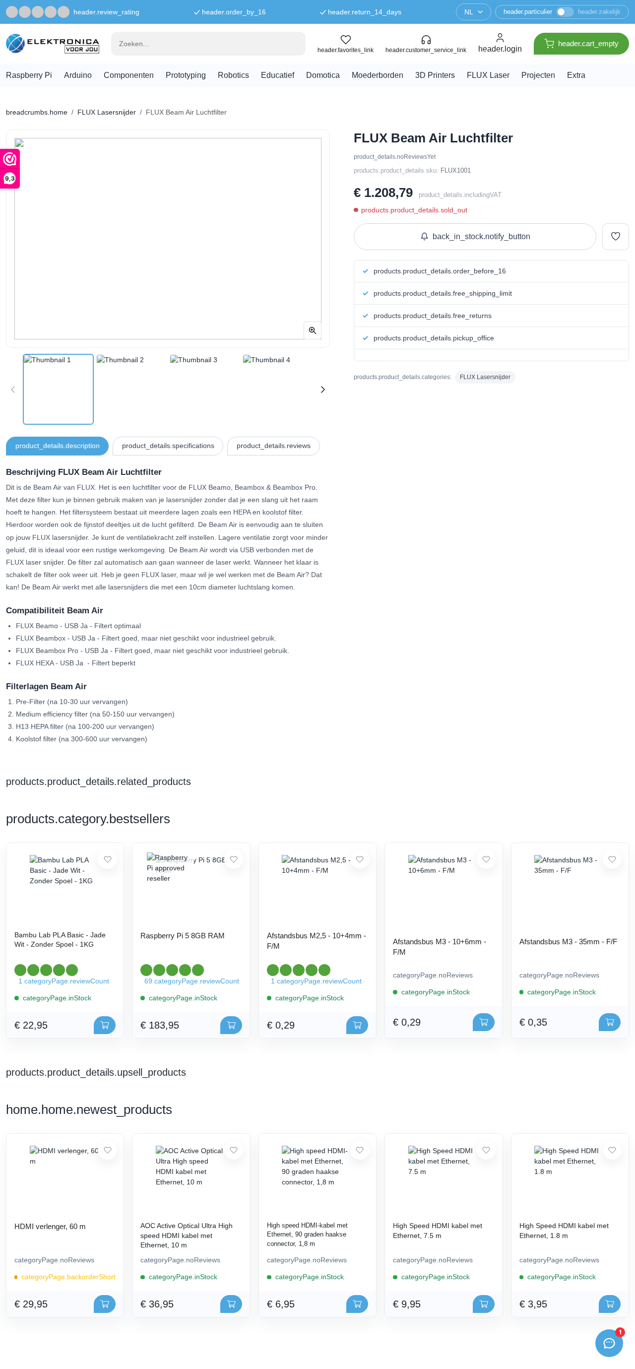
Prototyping (186, 75)
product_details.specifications (168, 446)
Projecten (538, 75)
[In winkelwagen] (105, 1025)
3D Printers (435, 75)
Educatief (277, 75)
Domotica (323, 75)
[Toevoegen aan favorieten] (615, 236)
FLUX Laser (488, 75)
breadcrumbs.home (36, 112)
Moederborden (377, 75)
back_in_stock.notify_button (481, 236)
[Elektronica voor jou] (52, 43)
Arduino (78, 75)
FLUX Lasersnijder (106, 112)
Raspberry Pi (29, 75)
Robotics (233, 75)
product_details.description (57, 446)
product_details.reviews (274, 446)
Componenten (129, 75)
